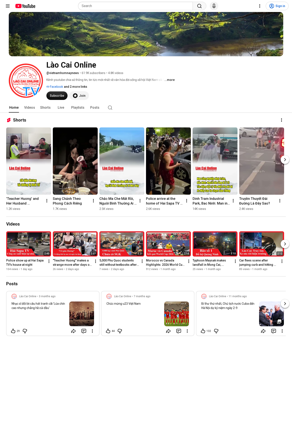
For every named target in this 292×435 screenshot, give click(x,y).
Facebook (56, 86)
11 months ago (238, 296)
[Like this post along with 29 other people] (13, 331)
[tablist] (146, 107)
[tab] (14, 107)
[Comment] (84, 331)
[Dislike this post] (24, 331)
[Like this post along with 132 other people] (203, 331)
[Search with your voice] (214, 6)
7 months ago (142, 296)
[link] (53, 315)
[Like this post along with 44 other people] (108, 331)
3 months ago (47, 296)
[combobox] (137, 6)
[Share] (73, 331)
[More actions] (281, 120)
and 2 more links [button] (75, 86)
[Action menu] (92, 331)
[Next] (285, 159)
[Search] (199, 6)
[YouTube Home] (25, 6)
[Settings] (259, 6)
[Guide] (7, 6)
